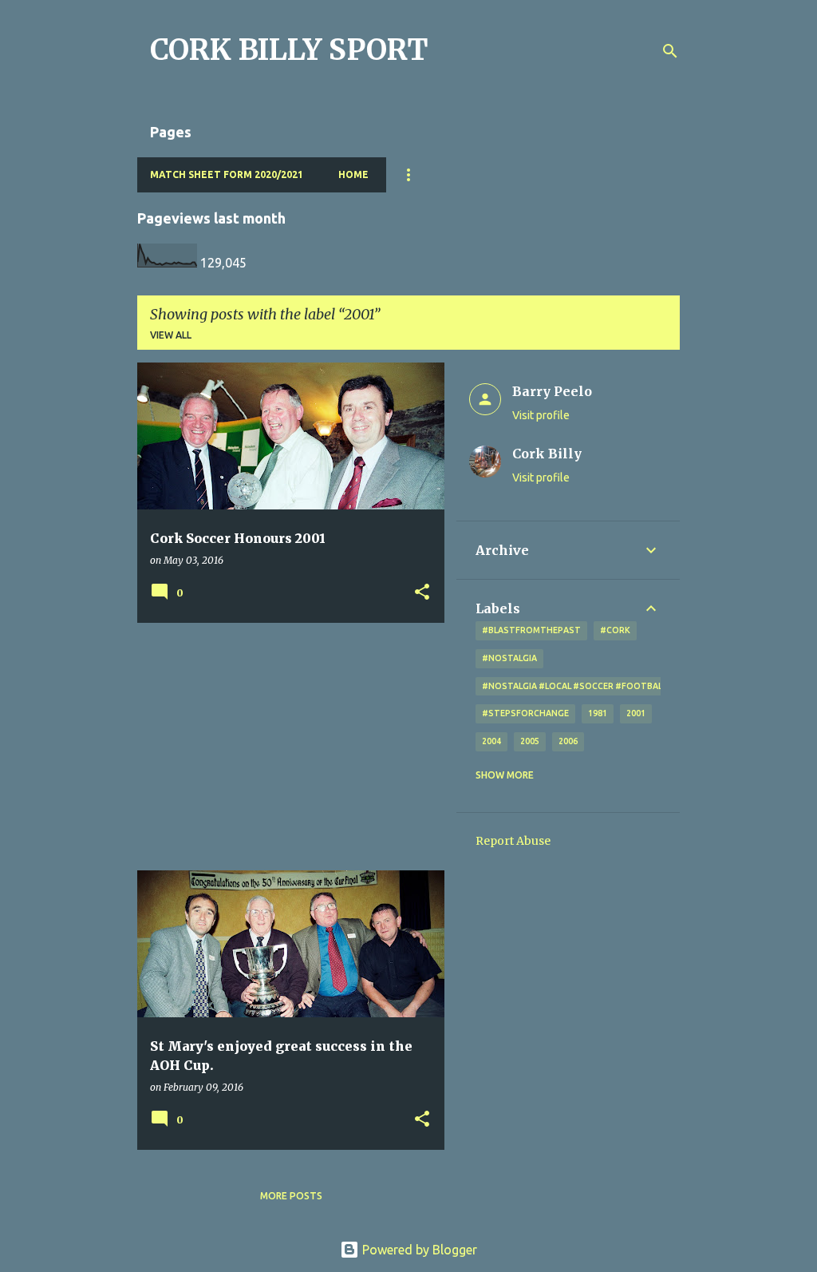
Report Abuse (513, 841)
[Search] (670, 51)
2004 (491, 741)
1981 (597, 713)
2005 (529, 741)
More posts (291, 1196)
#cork (615, 630)
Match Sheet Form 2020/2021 (226, 174)
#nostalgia (509, 658)
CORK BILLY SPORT (289, 50)
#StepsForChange (525, 713)
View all (170, 335)
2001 (635, 713)
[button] (422, 593)
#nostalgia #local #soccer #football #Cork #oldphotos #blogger (646, 686)
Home (353, 174)
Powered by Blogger (418, 1249)
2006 (568, 741)
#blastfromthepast (531, 630)
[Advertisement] (284, 746)
